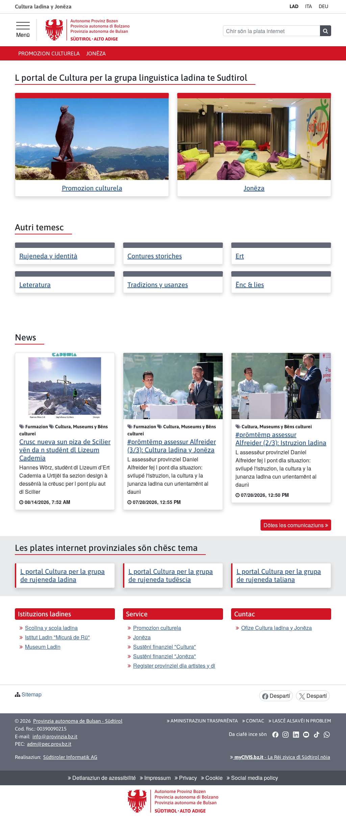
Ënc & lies (250, 284)
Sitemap (32, 694)
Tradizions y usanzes (157, 284)
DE (323, 6)
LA (294, 6)
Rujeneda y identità (48, 256)
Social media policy (254, 778)
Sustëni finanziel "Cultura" (164, 646)
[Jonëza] (254, 138)
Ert (240, 256)
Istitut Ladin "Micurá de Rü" (57, 637)
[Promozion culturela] (92, 138)
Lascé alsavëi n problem (301, 720)
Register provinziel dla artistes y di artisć (174, 670)
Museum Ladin (42, 646)
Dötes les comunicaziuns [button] (294, 525)
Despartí (279, 695)
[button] (275, 734)
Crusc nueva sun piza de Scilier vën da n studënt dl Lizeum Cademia (64, 450)
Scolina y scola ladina (51, 628)
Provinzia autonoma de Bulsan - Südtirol (77, 721)
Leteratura (35, 284)
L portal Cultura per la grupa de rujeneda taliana (279, 575)
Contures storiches (154, 256)
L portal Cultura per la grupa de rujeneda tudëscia (170, 575)
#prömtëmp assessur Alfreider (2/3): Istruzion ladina (281, 438)
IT (308, 6)
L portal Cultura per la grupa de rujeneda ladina (62, 575)
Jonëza (96, 53)
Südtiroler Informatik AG (70, 757)
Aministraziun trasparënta (204, 720)
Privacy (187, 778)
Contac (254, 720)
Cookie (213, 778)
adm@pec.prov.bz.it (49, 744)
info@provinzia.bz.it (54, 736)
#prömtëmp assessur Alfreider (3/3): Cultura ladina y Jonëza (171, 446)
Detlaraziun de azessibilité (103, 778)
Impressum (157, 778)
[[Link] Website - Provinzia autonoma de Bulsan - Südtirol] (87, 30)
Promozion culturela (49, 53)
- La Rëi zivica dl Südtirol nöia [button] (281, 757)
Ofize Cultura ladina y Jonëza (276, 628)
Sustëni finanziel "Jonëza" (164, 656)
